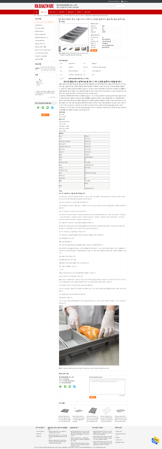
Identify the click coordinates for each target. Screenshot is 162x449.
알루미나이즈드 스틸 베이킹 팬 (43, 50)
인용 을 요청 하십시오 (121, 434)
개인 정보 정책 (37, 447)
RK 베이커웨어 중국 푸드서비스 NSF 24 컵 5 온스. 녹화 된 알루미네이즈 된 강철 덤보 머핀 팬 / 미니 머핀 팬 (102, 443)
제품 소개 (43, 12)
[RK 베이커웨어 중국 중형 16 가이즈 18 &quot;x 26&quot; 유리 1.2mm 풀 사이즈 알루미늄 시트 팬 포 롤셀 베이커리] (37, 68)
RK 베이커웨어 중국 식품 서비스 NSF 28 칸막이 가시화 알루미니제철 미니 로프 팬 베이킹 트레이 (64, 420)
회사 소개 (52, 12)
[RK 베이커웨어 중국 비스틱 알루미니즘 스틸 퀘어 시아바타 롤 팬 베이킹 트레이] (78, 410)
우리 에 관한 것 (40, 431)
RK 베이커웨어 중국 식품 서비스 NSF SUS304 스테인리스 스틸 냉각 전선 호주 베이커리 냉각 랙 (107, 420)
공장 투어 (61, 12)
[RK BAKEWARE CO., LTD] (44, 6)
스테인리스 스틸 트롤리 (41, 56)
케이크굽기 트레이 (39, 28)
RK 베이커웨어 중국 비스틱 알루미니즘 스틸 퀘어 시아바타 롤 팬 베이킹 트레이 (79, 419)
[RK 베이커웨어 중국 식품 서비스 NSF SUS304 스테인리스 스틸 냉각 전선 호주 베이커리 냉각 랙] (106, 410)
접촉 (94, 50)
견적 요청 (87, 12)
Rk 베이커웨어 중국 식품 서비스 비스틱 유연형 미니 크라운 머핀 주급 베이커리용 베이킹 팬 (93, 419)
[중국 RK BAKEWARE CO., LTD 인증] (39, 82)
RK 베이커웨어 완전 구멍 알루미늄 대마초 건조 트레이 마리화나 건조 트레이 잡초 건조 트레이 (121, 419)
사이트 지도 (119, 440)
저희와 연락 (119, 431)
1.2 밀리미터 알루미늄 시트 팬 (70, 368)
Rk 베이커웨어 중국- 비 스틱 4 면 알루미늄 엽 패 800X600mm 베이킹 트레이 (58, 437)
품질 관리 (71, 12)
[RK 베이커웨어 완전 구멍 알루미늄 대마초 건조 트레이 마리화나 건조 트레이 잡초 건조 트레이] (120, 410)
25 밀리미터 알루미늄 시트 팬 (101, 368)
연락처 (79, 12)
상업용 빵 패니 (38, 25)
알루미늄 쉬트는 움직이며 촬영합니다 (53, 15)
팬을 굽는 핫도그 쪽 (40, 43)
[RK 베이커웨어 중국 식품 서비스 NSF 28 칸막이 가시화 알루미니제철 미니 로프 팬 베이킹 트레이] (64, 410)
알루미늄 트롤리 (39, 59)
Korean (125, 1)
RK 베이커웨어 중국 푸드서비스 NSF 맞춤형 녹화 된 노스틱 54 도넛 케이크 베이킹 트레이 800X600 (102, 433)
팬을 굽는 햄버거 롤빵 (40, 46)
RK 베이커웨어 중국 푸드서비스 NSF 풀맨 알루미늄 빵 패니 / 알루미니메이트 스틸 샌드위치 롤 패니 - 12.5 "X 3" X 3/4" (80, 433)
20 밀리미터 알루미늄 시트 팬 (85, 368)
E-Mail (117, 437)
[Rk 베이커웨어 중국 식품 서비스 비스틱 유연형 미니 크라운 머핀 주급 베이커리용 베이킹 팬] (92, 410)
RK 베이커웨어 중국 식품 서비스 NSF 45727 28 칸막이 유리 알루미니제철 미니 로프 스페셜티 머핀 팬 (102, 438)
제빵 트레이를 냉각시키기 (41, 37)
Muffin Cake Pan (39, 31)
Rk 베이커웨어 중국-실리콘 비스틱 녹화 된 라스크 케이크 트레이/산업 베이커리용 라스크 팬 (80, 445)
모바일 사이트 (120, 442)
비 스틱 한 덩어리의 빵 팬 (41, 53)
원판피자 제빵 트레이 (40, 34)
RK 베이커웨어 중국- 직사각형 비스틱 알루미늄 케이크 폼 (58, 432)
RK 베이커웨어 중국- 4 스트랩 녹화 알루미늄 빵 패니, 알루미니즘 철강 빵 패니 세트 (80, 439)
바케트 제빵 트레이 (40, 40)
